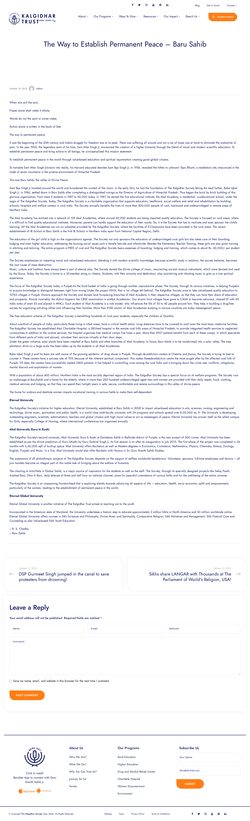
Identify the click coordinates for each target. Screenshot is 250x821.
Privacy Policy (137, 814)
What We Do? (77, 764)
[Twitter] (139, 5)
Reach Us (191, 16)
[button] (222, 17)
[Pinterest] (160, 5)
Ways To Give (127, 16)
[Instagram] (146, 5)
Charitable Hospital (129, 779)
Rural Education (127, 757)
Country (231, 5)
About (82, 16)
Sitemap (108, 814)
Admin (39, 88)
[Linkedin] (167, 5)
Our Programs (102, 16)
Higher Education (128, 764)
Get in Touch (213, 5)
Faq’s (121, 814)
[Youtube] (153, 5)
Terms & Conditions (161, 814)
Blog (197, 5)
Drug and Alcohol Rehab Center (136, 772)
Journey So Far (77, 779)
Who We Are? (77, 757)
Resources (149, 16)
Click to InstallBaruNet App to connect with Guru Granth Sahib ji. (34, 777)
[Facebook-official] (132, 5)
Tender (73, 786)
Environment (125, 794)
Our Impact (171, 16)
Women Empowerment (131, 786)
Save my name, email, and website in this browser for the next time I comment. (61, 681)
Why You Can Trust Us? (83, 772)
